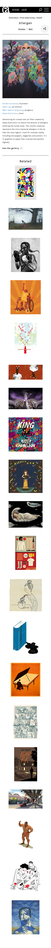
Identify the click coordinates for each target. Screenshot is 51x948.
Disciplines (15, 10)
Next (31, 29)
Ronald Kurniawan (10, 103)
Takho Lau (6, 107)
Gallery (24, 10)
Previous (21, 29)
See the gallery (10, 148)
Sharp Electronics (10, 113)
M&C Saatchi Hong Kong (12, 110)
